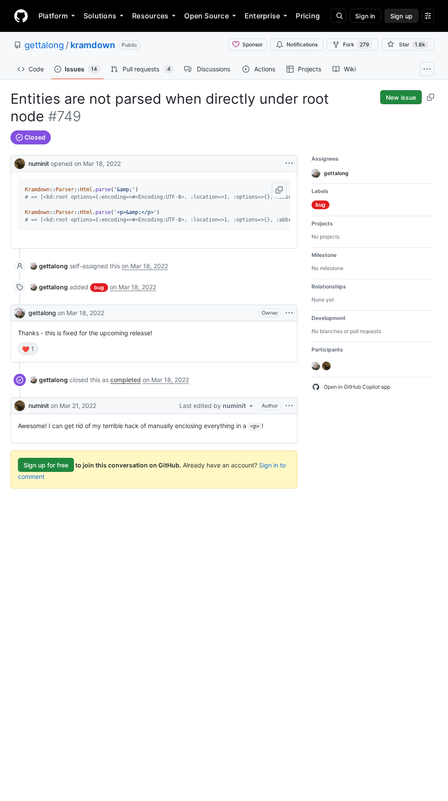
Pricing (308, 15)
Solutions (100, 15)
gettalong (44, 45)
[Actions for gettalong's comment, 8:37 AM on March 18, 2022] (289, 313)
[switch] (28, 349)
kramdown (92, 45)
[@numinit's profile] (19, 162)
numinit (38, 163)
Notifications (302, 44)
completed (125, 379)
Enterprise (262, 15)
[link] (49, 266)
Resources (150, 15)
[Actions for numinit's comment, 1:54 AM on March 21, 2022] (289, 406)
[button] (279, 190)
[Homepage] (21, 16)
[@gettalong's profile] (19, 313)
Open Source (206, 15)
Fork (356, 44)
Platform (53, 15)
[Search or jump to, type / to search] (338, 16)
